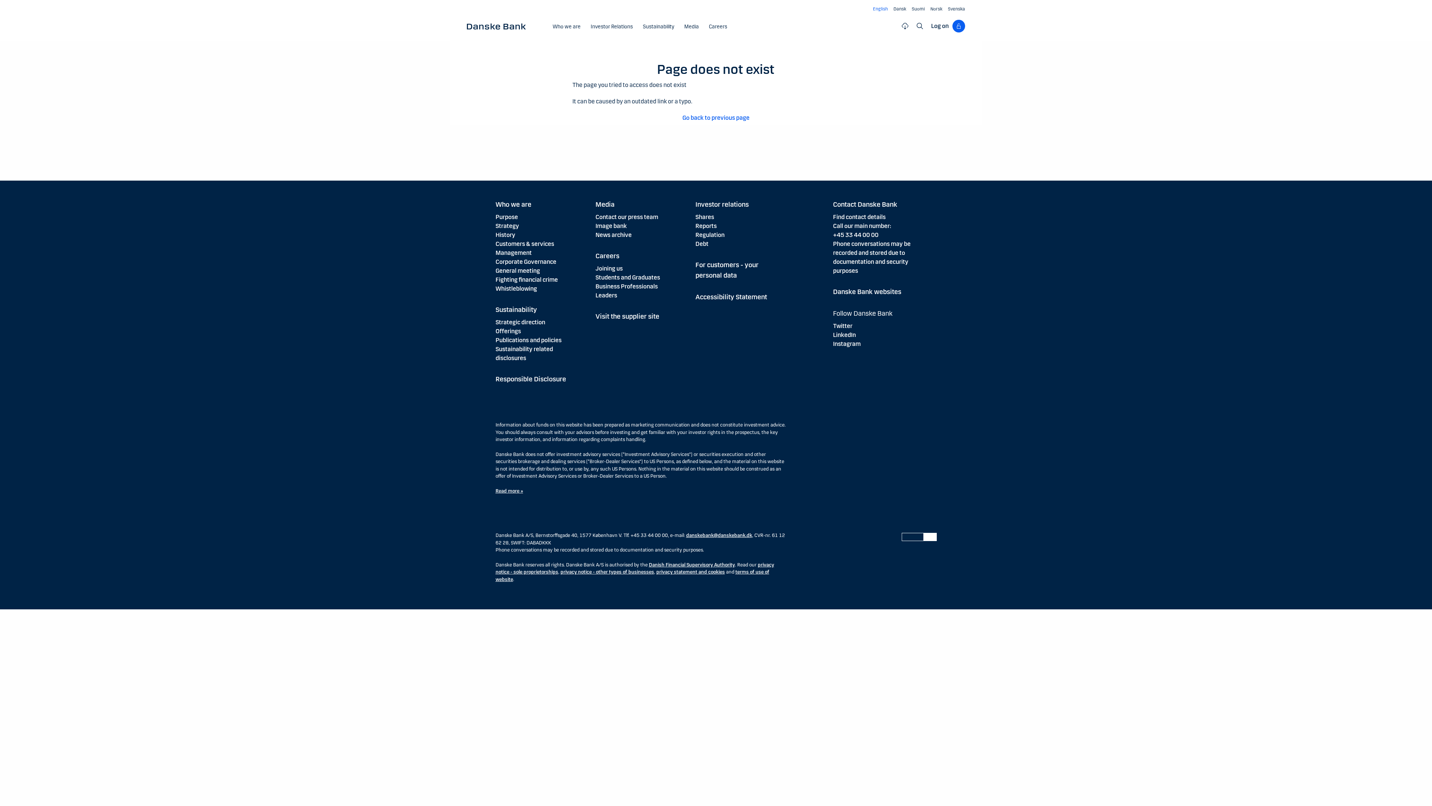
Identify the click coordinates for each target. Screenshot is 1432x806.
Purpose (507, 217)
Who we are (513, 204)
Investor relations (722, 204)
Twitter (842, 325)
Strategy (507, 225)
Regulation (710, 234)
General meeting (518, 270)
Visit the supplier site (627, 316)
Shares (704, 217)
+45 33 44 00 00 (856, 234)
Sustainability (516, 310)
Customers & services (525, 243)
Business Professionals (627, 286)
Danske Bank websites (867, 292)
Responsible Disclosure (531, 379)
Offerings (508, 331)
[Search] (920, 26)
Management (514, 252)
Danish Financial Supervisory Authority (692, 565)
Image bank (611, 225)
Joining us (609, 268)
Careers (607, 256)
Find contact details (859, 217)
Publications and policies (529, 340)
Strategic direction (520, 322)
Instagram (847, 343)
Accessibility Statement (731, 297)
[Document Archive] (905, 26)
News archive (614, 234)
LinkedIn (844, 334)
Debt (702, 243)
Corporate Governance (526, 261)
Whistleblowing (516, 288)
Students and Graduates (628, 277)
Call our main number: (862, 225)
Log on (940, 25)
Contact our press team (627, 217)
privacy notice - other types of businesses (607, 572)
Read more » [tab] (509, 491)
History (505, 234)
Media (605, 204)
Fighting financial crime (527, 279)
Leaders (606, 295)
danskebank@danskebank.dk (719, 535)
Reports (706, 225)
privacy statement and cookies (690, 572)
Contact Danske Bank (865, 204)
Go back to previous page (716, 117)
